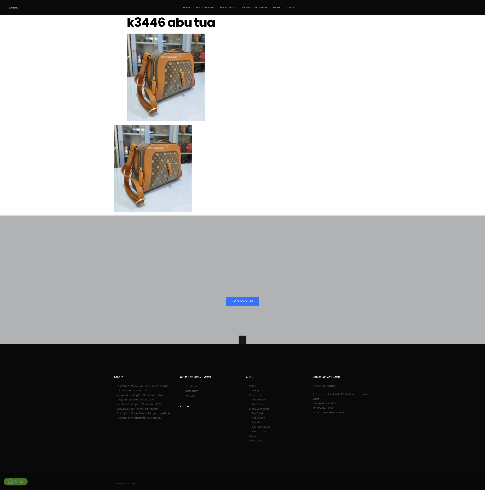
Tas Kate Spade (261, 427)
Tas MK (256, 422)
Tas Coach (258, 417)
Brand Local (256, 395)
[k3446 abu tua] (166, 118)
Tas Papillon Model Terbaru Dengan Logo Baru (143, 413)
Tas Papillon (259, 399)
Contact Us (255, 440)
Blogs (252, 436)
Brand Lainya (260, 431)
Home (252, 386)
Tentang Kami (257, 390)
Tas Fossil (257, 413)
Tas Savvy (258, 404)
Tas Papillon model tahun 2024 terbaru (139, 417)
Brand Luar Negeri (259, 408)
